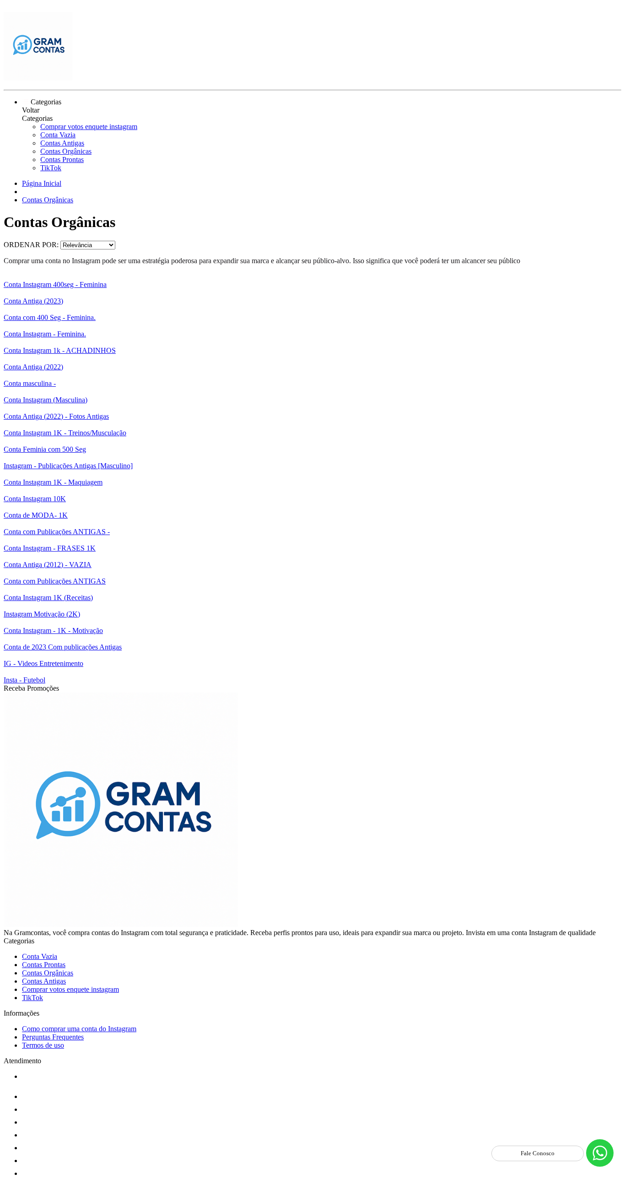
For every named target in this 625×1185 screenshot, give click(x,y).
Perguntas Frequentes (53, 1037)
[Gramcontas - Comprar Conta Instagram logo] (38, 78)
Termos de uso (43, 1045)
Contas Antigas (62, 143)
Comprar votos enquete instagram (88, 126)
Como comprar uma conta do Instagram (79, 1029)
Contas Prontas (62, 159)
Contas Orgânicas (66, 151)
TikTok (50, 168)
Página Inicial (41, 183)
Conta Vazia (57, 135)
